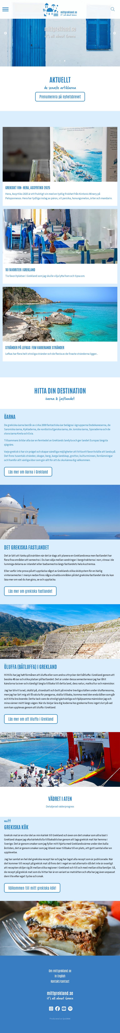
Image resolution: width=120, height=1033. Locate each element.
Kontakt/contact (60, 981)
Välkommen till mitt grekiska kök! (32, 887)
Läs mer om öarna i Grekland (28, 471)
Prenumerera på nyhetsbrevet (60, 96)
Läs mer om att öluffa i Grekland (30, 718)
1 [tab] (55, 61)
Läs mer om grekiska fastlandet (30, 590)
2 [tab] (60, 61)
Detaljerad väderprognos (60, 807)
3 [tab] (64, 61)
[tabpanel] (60, 33)
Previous (5, 33)
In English (60, 976)
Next (114, 33)
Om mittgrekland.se (60, 971)
